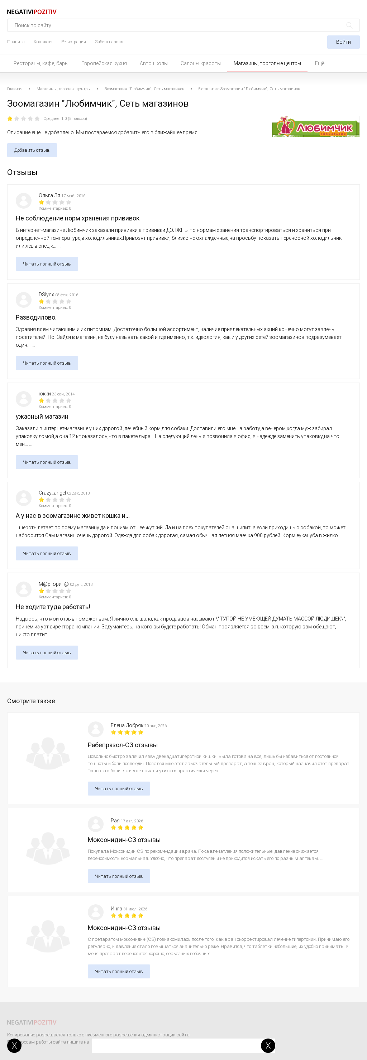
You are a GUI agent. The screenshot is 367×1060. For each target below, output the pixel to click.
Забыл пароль (109, 41)
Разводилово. (36, 317)
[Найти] (349, 25)
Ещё (319, 63)
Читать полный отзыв (47, 264)
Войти (343, 42)
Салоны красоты (201, 63)
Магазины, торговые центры (267, 63)
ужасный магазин (42, 416)
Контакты (43, 41)
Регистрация (73, 41)
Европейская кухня (104, 63)
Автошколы (154, 63)
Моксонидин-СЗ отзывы (124, 839)
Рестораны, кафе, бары (41, 63)
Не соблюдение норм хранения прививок (77, 218)
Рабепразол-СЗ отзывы (123, 745)
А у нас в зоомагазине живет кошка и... (73, 515)
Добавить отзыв (32, 150)
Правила (16, 41)
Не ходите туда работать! (53, 607)
